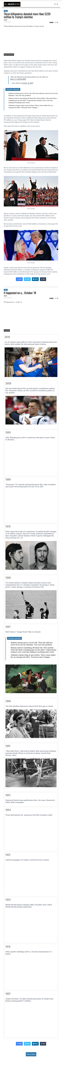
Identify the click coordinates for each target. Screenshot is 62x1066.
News (6, 11)
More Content (31, 1054)
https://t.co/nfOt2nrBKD (18, 79)
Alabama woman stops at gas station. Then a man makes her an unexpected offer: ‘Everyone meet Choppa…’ (30, 106)
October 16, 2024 (27, 83)
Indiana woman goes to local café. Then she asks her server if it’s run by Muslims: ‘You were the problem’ (31, 643)
